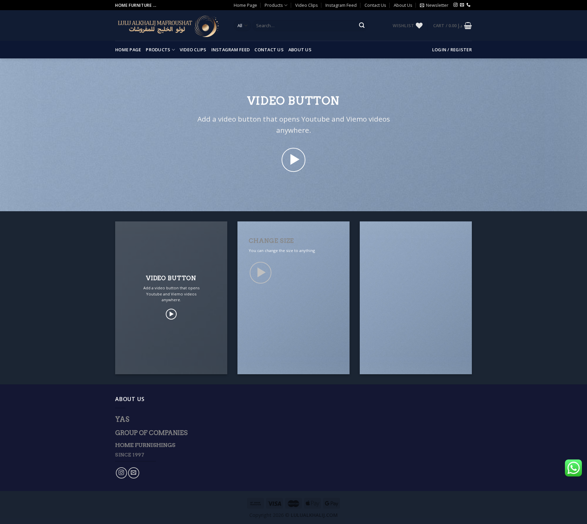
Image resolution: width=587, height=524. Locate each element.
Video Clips (306, 5)
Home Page (245, 5)
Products (274, 5)
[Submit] (362, 26)
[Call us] (468, 5)
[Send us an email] (462, 5)
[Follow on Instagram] (455, 5)
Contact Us (375, 5)
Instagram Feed (341, 5)
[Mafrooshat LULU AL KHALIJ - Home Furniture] (169, 25)
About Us (403, 5)
